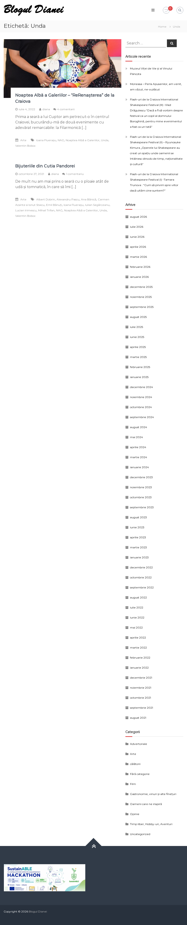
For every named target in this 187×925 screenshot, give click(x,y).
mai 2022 (136, 627)
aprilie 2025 (138, 347)
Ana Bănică (88, 199)
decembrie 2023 (141, 477)
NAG (61, 140)
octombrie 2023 (141, 497)
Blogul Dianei (38, 911)
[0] (166, 10)
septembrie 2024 (142, 417)
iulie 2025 (136, 327)
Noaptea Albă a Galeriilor (82, 140)
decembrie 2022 (141, 567)
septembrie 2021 (141, 707)
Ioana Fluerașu (46, 140)
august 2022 (138, 597)
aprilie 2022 (138, 637)
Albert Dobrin (45, 199)
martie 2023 (138, 547)
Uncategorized (140, 834)
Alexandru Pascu (68, 199)
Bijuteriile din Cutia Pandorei (45, 166)
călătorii (135, 764)
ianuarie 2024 (139, 467)
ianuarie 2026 (139, 277)
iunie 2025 (137, 337)
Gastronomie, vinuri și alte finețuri (153, 794)
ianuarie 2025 (139, 377)
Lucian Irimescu (25, 210)
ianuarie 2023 (139, 557)
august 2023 (138, 517)
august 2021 (138, 717)
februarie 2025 (140, 367)
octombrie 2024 (141, 407)
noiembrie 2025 (141, 297)
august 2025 (138, 317)
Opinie (134, 814)
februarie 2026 (140, 266)
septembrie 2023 (142, 507)
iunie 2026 (137, 236)
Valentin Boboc (25, 145)
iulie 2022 (136, 607)
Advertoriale (138, 744)
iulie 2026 (136, 226)
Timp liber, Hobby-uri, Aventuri (151, 824)
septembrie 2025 (141, 307)
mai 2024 (136, 437)
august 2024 (138, 427)
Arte (23, 140)
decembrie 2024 (141, 387)
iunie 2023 (137, 527)
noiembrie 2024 (141, 397)
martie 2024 (138, 457)
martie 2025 (138, 357)
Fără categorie (140, 774)
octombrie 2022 (141, 577)
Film (133, 784)
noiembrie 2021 (140, 687)
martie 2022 (138, 647)
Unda (104, 140)
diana (46, 109)
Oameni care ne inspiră (146, 804)
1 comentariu (75, 174)
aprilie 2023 (138, 537)
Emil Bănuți (54, 205)
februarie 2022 (140, 657)
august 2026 (138, 216)
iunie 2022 (137, 617)
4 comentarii (66, 109)
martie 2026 (138, 256)
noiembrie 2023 (141, 487)
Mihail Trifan (46, 210)
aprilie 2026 (138, 246)
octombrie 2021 (140, 697)
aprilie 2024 (138, 447)
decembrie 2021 (141, 677)
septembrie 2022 (142, 587)
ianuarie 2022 (139, 667)
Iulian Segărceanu (97, 205)
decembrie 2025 (141, 287)
